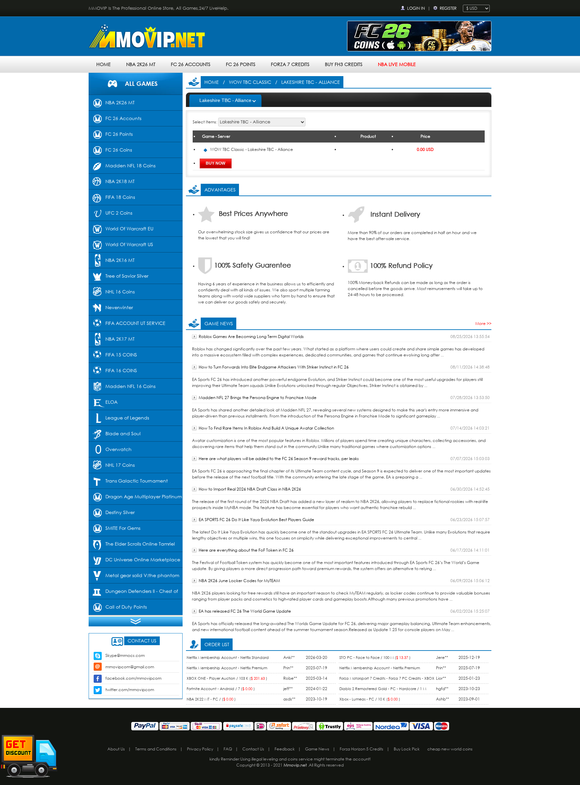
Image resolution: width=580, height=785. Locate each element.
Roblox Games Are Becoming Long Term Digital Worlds (251, 336)
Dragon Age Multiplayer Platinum (143, 496)
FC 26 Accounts (190, 64)
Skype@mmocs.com (125, 655)
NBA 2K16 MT (120, 260)
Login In (416, 8)
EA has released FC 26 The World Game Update (245, 611)
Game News (317, 748)
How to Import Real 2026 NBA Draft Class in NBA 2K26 (250, 489)
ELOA (111, 402)
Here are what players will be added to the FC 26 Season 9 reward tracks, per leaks (279, 458)
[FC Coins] (419, 35)
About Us (116, 748)
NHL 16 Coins (120, 291)
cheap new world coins (450, 748)
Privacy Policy (200, 748)
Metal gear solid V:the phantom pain (134, 577)
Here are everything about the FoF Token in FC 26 (246, 550)
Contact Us (253, 748)
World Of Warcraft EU (129, 228)
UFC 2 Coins (118, 213)
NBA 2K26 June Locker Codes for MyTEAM (239, 580)
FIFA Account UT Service (135, 323)
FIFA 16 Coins (121, 370)
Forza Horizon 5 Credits (361, 748)
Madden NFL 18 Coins (130, 165)
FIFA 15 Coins (121, 354)
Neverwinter (119, 307)
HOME (103, 64)
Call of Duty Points (126, 607)
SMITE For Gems (122, 528)
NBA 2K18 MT (120, 181)
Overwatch (118, 449)
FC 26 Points (240, 64)
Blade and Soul (123, 433)
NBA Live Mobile (397, 64)
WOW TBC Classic (250, 82)
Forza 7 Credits (290, 64)
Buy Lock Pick (407, 748)
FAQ (228, 748)
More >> (483, 323)
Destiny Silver (120, 512)
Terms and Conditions (156, 748)
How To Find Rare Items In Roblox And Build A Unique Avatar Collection (266, 428)
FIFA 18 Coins (120, 197)
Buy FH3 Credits (343, 64)
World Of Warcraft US (129, 244)
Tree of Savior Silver (126, 276)
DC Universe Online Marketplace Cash (134, 562)
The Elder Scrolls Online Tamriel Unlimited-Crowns (132, 546)
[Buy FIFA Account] (149, 37)
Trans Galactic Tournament (136, 481)
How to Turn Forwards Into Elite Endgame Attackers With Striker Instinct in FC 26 (274, 367)
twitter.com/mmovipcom (129, 689)
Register (448, 8)
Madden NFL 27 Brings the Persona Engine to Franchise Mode (258, 397)
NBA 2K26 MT (140, 64)
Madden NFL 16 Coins (130, 386)
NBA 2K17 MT (120, 339)
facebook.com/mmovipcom (133, 678)
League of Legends (127, 417)
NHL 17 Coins (120, 465)
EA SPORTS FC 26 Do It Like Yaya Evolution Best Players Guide (256, 519)
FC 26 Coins (118, 150)
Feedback (285, 748)
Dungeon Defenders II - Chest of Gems (133, 593)
